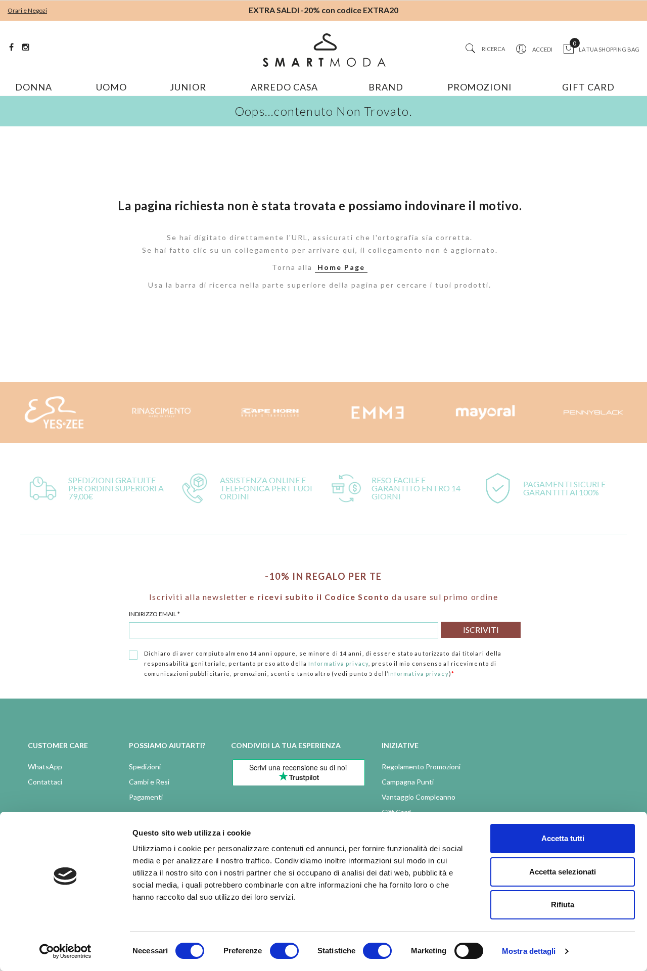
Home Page (341, 267)
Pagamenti (146, 797)
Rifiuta (562, 904)
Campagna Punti (408, 781)
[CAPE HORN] (269, 412)
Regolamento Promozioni (421, 766)
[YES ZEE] (54, 412)
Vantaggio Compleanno (418, 797)
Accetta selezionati (562, 871)
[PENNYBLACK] (593, 412)
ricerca (493, 49)
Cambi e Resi (149, 781)
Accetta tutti (562, 838)
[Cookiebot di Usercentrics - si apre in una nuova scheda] (65, 951)
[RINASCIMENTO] (162, 412)
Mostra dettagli (529, 951)
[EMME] (377, 412)
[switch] (284, 951)
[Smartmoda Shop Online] (323, 50)
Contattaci (45, 781)
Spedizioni (145, 766)
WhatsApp (45, 766)
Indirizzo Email (154, 614)
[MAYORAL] (485, 412)
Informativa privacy (338, 663)
